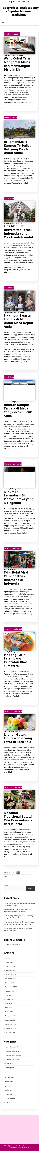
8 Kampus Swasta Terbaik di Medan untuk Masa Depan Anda (18, 320)
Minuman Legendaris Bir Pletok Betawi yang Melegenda (19, 497)
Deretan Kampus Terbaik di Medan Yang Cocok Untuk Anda (18, 410)
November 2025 (10, 979)
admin (21, 55)
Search (6, 885)
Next (5, 876)
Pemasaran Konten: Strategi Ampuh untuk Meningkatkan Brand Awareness (19, 910)
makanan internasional (13, 1055)
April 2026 (8, 958)
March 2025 (9, 1012)
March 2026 (9, 962)
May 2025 (8, 1003)
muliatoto (8, 1094)
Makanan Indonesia (12, 464)
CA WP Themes (24, 1148)
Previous (7, 873)
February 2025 (10, 1016)
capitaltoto (9, 1082)
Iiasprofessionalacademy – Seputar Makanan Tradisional (21, 11)
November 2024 (10, 1028)
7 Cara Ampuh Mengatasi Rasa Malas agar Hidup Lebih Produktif (19, 917)
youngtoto (9, 1086)
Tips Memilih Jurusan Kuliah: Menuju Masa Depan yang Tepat (19, 904)
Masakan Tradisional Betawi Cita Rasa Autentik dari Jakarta (18, 818)
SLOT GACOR (9, 1077)
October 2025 (10, 983)
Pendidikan (9, 198)
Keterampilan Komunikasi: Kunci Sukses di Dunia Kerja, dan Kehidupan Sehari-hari (19, 923)
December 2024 (10, 1024)
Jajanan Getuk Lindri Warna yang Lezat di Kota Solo (18, 738)
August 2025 (9, 991)
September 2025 (11, 987)
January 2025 (10, 1020)
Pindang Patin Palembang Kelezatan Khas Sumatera (15, 660)
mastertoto (9, 1102)
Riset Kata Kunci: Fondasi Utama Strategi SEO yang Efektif (18, 929)
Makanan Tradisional (13, 629)
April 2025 (8, 1008)
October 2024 (10, 1032)
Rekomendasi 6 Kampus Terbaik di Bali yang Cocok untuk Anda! (18, 147)
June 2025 (9, 999)
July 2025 (8, 995)
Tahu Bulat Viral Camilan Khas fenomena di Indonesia (16, 577)
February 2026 (10, 966)
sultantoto (8, 1090)
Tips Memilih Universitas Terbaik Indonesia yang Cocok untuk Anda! (19, 231)
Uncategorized (10, 117)
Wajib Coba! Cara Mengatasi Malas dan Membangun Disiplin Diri (17, 63)
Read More (7, 107)
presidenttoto (10, 1098)
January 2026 (10, 970)
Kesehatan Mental (11, 34)
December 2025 (10, 974)
